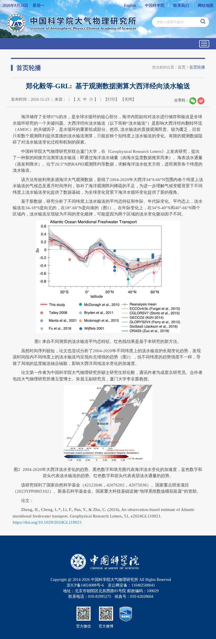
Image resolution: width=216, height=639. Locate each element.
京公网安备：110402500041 (131, 585)
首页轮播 (197, 67)
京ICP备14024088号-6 (85, 585)
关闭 (128, 99)
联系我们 (181, 5)
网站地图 (205, 5)
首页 (182, 67)
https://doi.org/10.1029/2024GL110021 (47, 522)
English (130, 5)
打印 (111, 99)
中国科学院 (155, 5)
